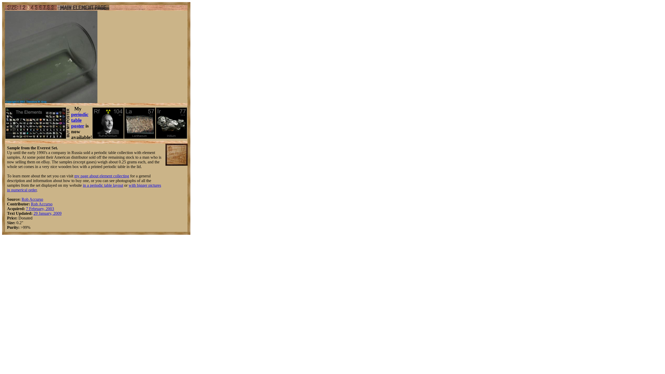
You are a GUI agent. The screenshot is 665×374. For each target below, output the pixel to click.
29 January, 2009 (48, 213)
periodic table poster (79, 120)
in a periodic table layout (103, 185)
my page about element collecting (101, 176)
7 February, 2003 (40, 208)
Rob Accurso (32, 199)
